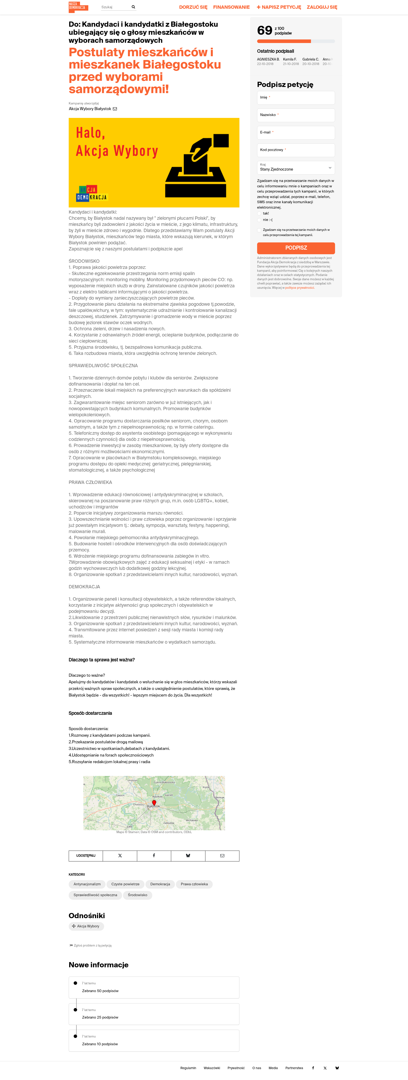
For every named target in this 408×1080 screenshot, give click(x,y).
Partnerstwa (294, 1068)
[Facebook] (313, 1068)
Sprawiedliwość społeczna (95, 895)
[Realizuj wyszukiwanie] (133, 7)
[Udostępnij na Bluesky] (188, 856)
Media (273, 1068)
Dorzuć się (193, 7)
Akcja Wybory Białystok (90, 109)
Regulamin (188, 1068)
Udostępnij (85, 855)
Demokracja (160, 884)
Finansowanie (231, 7)
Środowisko (137, 895)
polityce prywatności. (300, 287)
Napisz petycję (281, 7)
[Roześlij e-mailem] (222, 856)
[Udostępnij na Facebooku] (154, 856)
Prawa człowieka (194, 884)
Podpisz (296, 248)
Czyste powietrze (125, 884)
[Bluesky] (337, 1068)
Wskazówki (212, 1068)
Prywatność (236, 1068)
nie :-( (267, 220)
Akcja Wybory (87, 926)
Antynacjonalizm (87, 884)
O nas (256, 1068)
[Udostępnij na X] (120, 856)
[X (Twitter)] (325, 1068)
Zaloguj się (322, 7)
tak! (266, 213)
